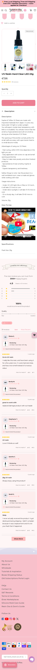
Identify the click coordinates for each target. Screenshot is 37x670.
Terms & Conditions (10, 596)
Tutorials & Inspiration (11, 571)
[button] (35, 10)
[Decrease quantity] (3, 93)
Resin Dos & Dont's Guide (13, 606)
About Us (6, 564)
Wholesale (6, 568)
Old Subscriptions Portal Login (15, 578)
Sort (16, 330)
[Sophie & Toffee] (16, 10)
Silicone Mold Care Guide (13, 603)
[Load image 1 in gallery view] (18, 45)
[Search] (7, 10)
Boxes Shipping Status (12, 575)
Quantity (5, 89)
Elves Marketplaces (10, 599)
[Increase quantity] (11, 93)
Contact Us (7, 589)
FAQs (4, 586)
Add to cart (18, 103)
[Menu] (2, 10)
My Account (7, 561)
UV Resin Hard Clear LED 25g (18, 345)
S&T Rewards (7, 593)
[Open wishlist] (34, 335)
